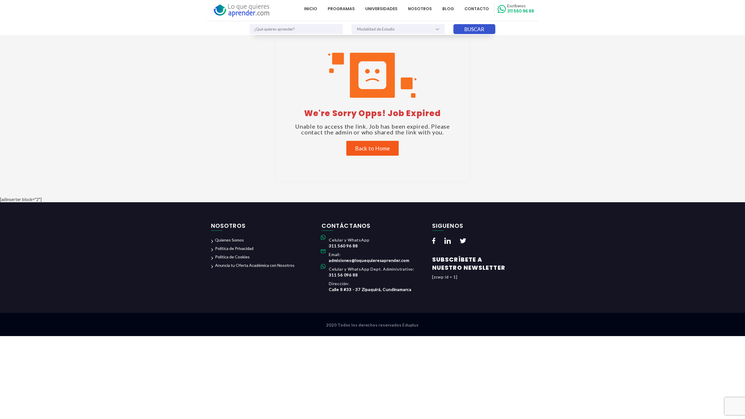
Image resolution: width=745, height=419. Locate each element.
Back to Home (372, 148)
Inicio (310, 9)
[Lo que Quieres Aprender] (241, 10)
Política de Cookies (232, 256)
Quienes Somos (229, 239)
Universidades (381, 9)
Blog (448, 9)
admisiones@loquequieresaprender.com (369, 260)
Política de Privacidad (234, 248)
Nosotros (420, 9)
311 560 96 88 (520, 8)
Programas (341, 9)
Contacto (476, 9)
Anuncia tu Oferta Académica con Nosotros (255, 265)
